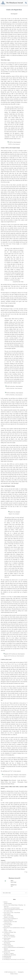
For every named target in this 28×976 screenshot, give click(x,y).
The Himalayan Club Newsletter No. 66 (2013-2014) (14, 959)
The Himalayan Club (11, 972)
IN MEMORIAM (7, 958)
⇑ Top (25, 872)
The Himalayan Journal (14, 3)
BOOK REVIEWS (7, 956)
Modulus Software (14, 973)
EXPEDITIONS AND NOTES (10, 955)
